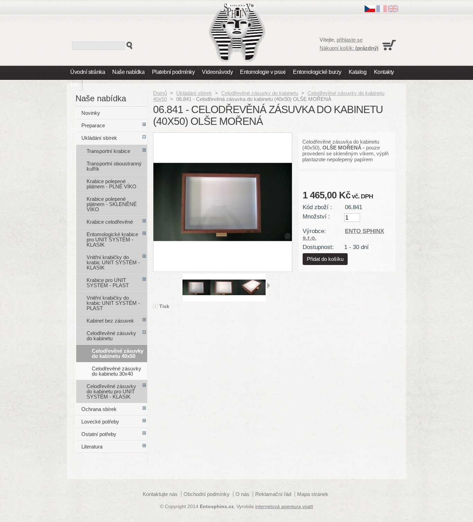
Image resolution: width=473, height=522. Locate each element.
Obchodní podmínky (207, 494)
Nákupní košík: (349, 48)
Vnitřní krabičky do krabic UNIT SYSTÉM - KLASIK (113, 262)
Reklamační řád (273, 494)
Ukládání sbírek (194, 93)
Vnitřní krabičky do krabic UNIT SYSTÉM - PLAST (113, 303)
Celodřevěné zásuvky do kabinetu (259, 93)
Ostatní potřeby (98, 434)
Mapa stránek (312, 494)
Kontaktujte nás (160, 494)
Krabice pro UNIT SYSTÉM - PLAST (108, 282)
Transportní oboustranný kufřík (114, 166)
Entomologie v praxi (263, 72)
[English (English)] (393, 10)
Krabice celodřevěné (110, 222)
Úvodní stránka (87, 72)
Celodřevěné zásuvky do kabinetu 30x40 (116, 371)
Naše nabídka (128, 72)
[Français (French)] (381, 10)
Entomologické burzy (317, 72)
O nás (242, 494)
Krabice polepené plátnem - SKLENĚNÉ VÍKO (112, 204)
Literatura (91, 447)
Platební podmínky (173, 72)
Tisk (164, 306)
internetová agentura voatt (284, 506)
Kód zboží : (317, 207)
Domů (160, 93)
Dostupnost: (318, 247)
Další (268, 285)
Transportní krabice (108, 151)
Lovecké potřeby (100, 422)
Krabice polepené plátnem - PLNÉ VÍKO (111, 183)
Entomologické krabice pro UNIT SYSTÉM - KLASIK (112, 239)
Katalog (358, 72)
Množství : (316, 216)
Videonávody (217, 72)
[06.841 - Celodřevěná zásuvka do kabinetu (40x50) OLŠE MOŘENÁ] (196, 299)
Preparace (93, 125)
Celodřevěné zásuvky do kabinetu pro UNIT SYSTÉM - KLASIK (111, 391)
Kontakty (384, 72)
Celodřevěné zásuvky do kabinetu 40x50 (117, 353)
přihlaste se (350, 40)
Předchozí (179, 285)
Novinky (90, 113)
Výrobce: (314, 231)
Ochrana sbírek (99, 409)
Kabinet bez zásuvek (110, 321)
